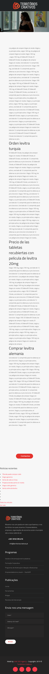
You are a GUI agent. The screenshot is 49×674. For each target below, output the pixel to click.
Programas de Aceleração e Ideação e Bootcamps (21, 567)
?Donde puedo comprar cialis (11, 474)
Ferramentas (9, 591)
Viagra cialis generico (9, 485)
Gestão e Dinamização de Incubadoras (17, 558)
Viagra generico (7, 477)
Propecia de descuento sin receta (13, 482)
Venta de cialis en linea (9, 480)
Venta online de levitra (9, 488)
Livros (7, 586)
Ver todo (3, 505)
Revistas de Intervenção (13, 600)
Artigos (7, 595)
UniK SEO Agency (20, 661)
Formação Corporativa (12, 563)
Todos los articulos (6, 502)
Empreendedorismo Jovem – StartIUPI (18, 572)
